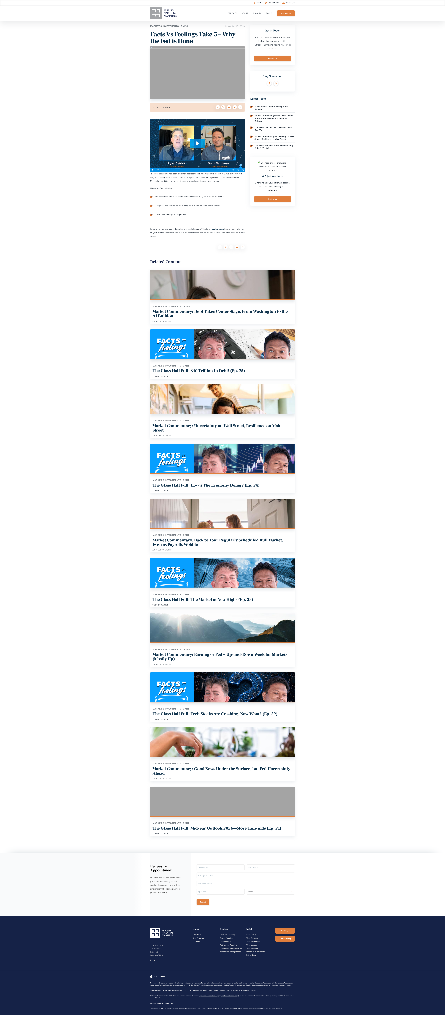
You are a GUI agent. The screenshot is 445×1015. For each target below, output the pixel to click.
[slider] (193, 170)
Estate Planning (226, 938)
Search (258, 3)
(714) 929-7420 (273, 3)
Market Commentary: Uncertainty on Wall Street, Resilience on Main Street (274, 137)
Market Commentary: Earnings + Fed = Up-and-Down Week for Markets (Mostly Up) (220, 657)
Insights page (217, 229)
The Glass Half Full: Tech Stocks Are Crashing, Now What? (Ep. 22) (215, 714)
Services (232, 13)
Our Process (198, 938)
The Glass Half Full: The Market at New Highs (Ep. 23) (203, 599)
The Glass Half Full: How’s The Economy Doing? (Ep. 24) (206, 485)
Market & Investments (255, 952)
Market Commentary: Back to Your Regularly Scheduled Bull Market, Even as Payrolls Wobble (218, 542)
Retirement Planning (228, 945)
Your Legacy (251, 945)
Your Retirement (253, 942)
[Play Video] (152, 170)
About (245, 13)
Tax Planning (225, 942)
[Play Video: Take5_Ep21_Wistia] (197, 143)
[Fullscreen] (242, 170)
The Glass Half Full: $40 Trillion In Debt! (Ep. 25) (199, 370)
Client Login (290, 3)
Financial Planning (227, 935)
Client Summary (285, 939)
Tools (269, 13)
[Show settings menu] (237, 170)
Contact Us (272, 58)
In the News (251, 955)
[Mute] (233, 170)
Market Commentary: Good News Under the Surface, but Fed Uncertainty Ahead (221, 771)
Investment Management (230, 952)
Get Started (272, 199)
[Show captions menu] (228, 170)
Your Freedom (252, 948)
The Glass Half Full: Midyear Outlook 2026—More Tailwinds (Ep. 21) (217, 828)
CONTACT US (286, 13)
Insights (257, 13)
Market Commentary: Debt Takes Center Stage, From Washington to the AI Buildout (273, 118)
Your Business (252, 938)
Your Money (251, 935)
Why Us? (197, 935)
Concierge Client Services (231, 948)
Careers (196, 942)
